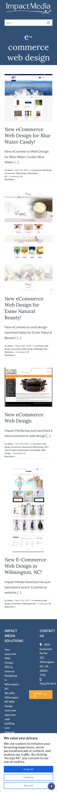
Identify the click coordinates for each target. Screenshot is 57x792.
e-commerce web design (41, 170)
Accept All (28, 769)
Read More (9, 179)
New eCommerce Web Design (24, 417)
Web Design (21, 173)
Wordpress (9, 352)
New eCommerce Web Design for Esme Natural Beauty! (24, 308)
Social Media (34, 450)
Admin (10, 170)
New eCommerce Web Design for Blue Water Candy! (27, 135)
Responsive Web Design (33, 447)
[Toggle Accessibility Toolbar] (51, 786)
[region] (28, 762)
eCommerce (10, 173)
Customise (29, 777)
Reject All (28, 785)
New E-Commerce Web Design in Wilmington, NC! (25, 566)
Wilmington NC (41, 349)
